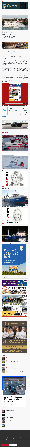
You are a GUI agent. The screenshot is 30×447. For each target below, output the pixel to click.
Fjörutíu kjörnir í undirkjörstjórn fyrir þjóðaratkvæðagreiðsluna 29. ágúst (15, 371)
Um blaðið (12, 435)
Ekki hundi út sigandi (5, 188)
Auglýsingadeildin (13, 436)
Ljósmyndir (25, 435)
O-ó (2, 224)
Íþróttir (21, 436)
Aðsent (21, 438)
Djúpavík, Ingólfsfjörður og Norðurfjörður (9, 243)
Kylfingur (25, 436)
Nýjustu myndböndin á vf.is (6, 409)
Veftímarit (25, 438)
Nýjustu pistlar (5, 132)
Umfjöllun (25, 437)
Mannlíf (21, 435)
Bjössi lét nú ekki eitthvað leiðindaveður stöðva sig (10, 151)
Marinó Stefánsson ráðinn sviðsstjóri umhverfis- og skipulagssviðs (14, 368)
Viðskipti (21, 437)
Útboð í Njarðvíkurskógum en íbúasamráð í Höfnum (12, 361)
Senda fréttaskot (13, 438)
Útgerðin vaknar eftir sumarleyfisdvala (8, 170)
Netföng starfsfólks (13, 437)
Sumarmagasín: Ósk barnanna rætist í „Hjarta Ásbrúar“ (13, 424)
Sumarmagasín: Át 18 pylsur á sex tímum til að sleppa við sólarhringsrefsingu (16, 420)
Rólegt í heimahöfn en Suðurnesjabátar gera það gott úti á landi (13, 206)
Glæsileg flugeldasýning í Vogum (10, 410)
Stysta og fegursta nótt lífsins (10, 417)
